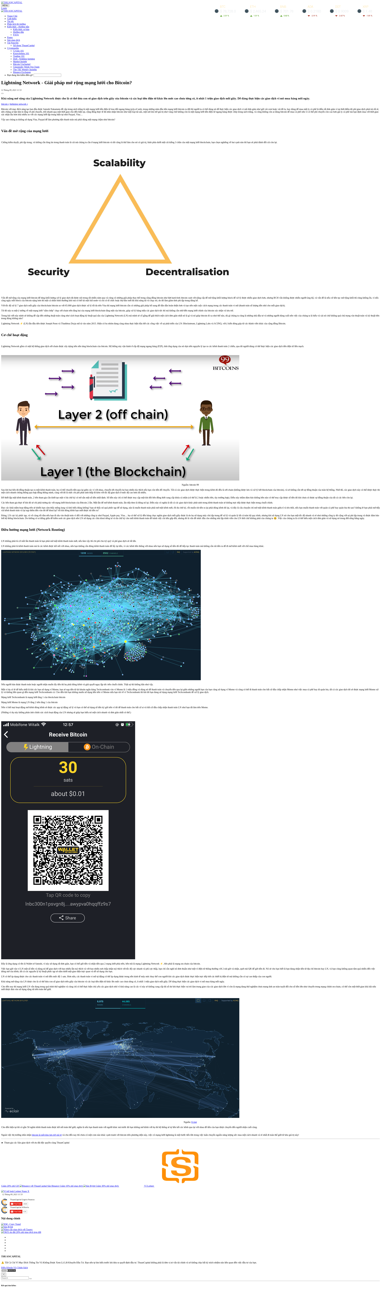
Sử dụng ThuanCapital (24, 45)
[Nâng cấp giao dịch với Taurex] (17, 1229)
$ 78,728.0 (228, 11)
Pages (10, 37)
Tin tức (10, 21)
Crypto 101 (18, 51)
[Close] (3, 1274)
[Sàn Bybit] (7, 1227)
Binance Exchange (22, 72)
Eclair (194, 1122)
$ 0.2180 (314, 11)
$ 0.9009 (342, 11)
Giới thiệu (12, 18)
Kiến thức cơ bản (21, 29)
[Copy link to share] (2, 93)
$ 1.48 (367, 11)
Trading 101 (19, 56)
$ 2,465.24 (258, 11)
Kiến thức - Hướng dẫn (18, 26)
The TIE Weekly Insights (25, 69)
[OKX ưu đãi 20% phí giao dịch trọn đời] (21, 1232)
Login (4, 8)
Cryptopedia (13, 48)
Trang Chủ (12, 16)
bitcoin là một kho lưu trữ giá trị (47, 1135)
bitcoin (5, 104)
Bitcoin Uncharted (21, 64)
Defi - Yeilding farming (24, 59)
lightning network (19, 104)
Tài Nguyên (12, 43)
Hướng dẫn (18, 32)
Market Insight (20, 61)
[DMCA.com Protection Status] (8, 1271)
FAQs (16, 34)
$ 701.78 (286, 11)
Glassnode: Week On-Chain (26, 67)
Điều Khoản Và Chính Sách (14, 1267)
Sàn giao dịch (13, 40)
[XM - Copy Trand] (11, 1224)
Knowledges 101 (21, 53)
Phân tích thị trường (16, 24)
